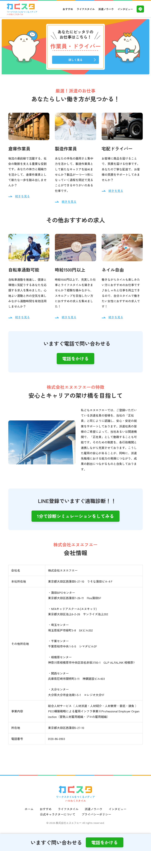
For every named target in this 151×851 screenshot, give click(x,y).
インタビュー (125, 9)
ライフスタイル (86, 9)
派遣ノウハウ (106, 9)
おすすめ (68, 9)
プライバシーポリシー (96, 814)
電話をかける (75, 358)
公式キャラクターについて (57, 814)
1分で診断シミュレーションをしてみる (75, 516)
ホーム (29, 809)
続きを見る (22, 196)
